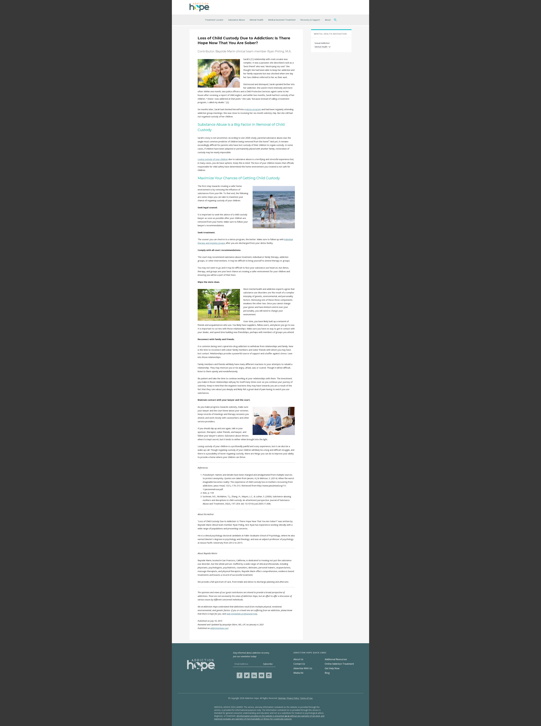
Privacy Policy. (293, 698)
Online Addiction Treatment (339, 663)
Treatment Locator (214, 19)
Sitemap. (282, 698)
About (328, 19)
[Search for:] (335, 19)
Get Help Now (332, 668)
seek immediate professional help (242, 613)
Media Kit (298, 672)
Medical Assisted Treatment (282, 19)
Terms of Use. (306, 698)
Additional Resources (336, 659)
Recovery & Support (310, 19)
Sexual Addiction (322, 43)
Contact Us (299, 663)
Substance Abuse (236, 19)
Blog (327, 672)
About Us (298, 659)
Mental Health (256, 19)
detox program (253, 109)
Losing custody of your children (213, 159)
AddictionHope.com (219, 628)
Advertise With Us (302, 668)
